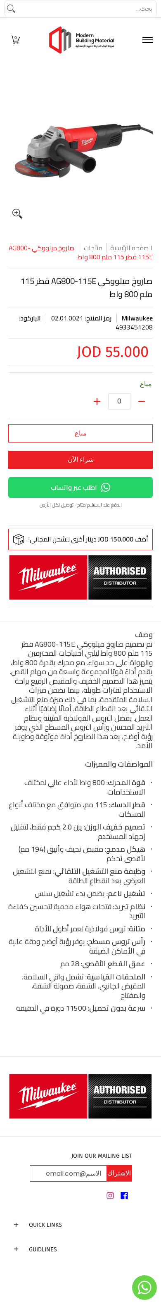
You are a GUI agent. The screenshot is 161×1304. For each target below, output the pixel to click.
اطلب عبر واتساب (74, 487)
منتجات (93, 248)
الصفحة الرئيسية (131, 248)
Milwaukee (137, 318)
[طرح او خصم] (141, 401)
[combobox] (87, 8)
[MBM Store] (82, 40)
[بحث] (11, 8)
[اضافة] (97, 401)
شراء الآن (81, 459)
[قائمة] (147, 40)
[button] (15, 40)
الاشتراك (119, 1173)
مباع (81, 433)
